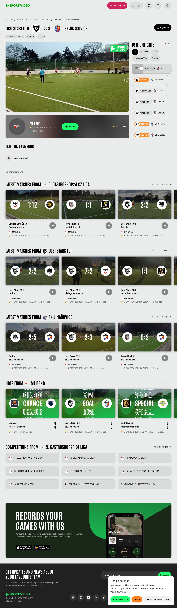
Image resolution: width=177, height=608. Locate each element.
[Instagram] (80, 597)
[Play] (52, 225)
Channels (9, 20)
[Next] (157, 184)
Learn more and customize (157, 599)
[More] (167, 68)
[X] (96, 597)
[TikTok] (104, 597)
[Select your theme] (149, 5)
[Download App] (23, 547)
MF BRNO (20, 20)
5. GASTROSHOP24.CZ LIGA (39, 20)
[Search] (158, 5)
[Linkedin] (88, 597)
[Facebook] (73, 597)
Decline (137, 599)
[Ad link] (116, 48)
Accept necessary (120, 599)
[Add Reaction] (136, 68)
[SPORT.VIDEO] (18, 5)
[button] (151, 69)
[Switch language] (167, 5)
